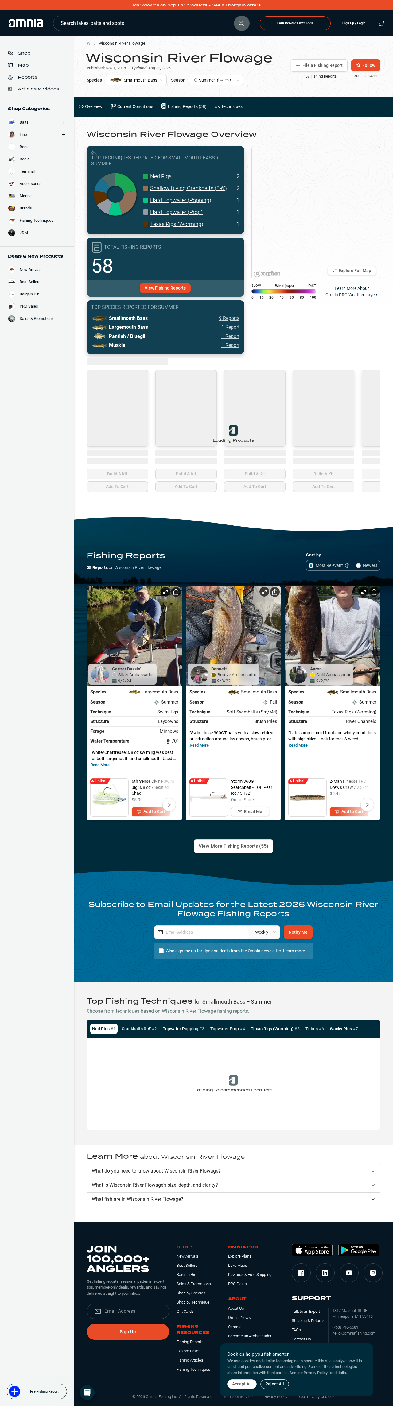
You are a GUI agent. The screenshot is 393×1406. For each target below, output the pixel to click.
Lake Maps (237, 1265)
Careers (235, 1326)
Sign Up (128, 1332)
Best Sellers (187, 1265)
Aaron (316, 669)
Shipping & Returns (308, 1320)
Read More (100, 765)
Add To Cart (117, 486)
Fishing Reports (190, 1341)
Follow (368, 65)
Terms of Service (238, 1396)
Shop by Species (191, 1293)
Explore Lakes (188, 1351)
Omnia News (239, 1317)
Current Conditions (135, 106)
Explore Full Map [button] (355, 270)
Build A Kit (117, 473)
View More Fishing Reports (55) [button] (233, 846)
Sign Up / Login (353, 23)
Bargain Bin (186, 1274)
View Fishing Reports (165, 288)
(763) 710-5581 (345, 1327)
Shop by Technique (193, 1302)
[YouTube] (349, 1272)
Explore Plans (239, 1256)
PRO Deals (237, 1283)
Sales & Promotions (194, 1283)
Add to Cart (154, 811)
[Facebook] (301, 1272)
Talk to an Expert (306, 1311)
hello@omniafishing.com (354, 1333)
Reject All (274, 1383)
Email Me (253, 811)
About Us (236, 1308)
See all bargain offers (236, 5)
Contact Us (301, 1339)
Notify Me (298, 932)
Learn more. (294, 950)
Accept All (242, 1383)
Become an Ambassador (249, 1336)
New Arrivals (187, 1256)
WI (89, 43)
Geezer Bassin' (126, 669)
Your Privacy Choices (316, 1396)
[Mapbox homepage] (267, 273)
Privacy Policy (275, 1396)
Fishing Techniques (193, 1369)
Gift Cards (185, 1311)
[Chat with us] (87, 1392)
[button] (233, 1171)
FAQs (296, 1329)
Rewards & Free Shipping (249, 1274)
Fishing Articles (190, 1360)
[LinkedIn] (325, 1272)
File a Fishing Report (322, 65)
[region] (316, 212)
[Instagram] (373, 1272)
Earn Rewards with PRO (295, 23)
